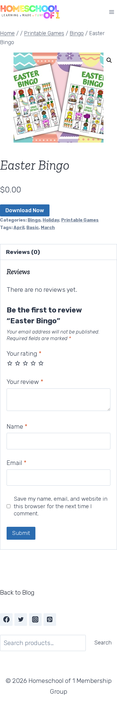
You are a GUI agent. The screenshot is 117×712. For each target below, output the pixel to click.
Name (17, 426)
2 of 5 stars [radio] (17, 363)
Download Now (24, 210)
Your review (25, 381)
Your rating (24, 353)
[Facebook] (6, 619)
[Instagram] (35, 619)
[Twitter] (20, 619)
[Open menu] (111, 12)
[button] (109, 60)
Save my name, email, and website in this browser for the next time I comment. (60, 506)
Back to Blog (17, 592)
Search (103, 642)
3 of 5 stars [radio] (25, 363)
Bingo (34, 220)
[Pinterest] (50, 619)
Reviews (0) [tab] (23, 252)
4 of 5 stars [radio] (33, 363)
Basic (32, 227)
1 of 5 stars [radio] (10, 363)
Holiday (51, 220)
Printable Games (80, 220)
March (48, 227)
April (19, 227)
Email (16, 462)
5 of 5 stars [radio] (41, 363)
